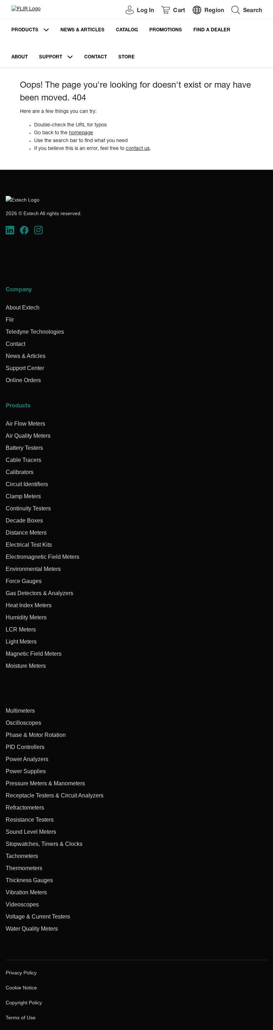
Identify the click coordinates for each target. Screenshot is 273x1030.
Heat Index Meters (29, 605)
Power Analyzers (27, 759)
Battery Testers (24, 448)
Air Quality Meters (28, 436)
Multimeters (20, 711)
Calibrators (19, 472)
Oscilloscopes (23, 723)
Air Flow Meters (25, 424)
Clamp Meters (23, 496)
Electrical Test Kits (29, 545)
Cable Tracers (23, 460)
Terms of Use (21, 1017)
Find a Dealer (211, 30)
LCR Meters (21, 629)
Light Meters (21, 642)
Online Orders (23, 380)
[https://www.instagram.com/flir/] (38, 230)
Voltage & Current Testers (38, 917)
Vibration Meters (26, 892)
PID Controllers (25, 747)
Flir (10, 320)
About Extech (22, 308)
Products (24, 30)
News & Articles (82, 30)
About (19, 57)
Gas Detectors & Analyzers (39, 593)
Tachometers (22, 856)
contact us (138, 148)
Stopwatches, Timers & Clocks (44, 844)
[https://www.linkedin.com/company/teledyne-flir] (10, 230)
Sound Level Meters (31, 832)
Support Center (25, 368)
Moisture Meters (26, 666)
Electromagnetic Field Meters (42, 557)
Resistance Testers (30, 820)
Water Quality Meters (32, 929)
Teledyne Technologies (35, 332)
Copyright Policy (24, 1002)
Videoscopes (22, 904)
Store (126, 57)
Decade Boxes (24, 520)
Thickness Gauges (29, 880)
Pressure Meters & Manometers (45, 783)
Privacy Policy (21, 973)
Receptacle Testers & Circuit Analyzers (54, 795)
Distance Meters (26, 533)
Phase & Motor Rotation (36, 735)
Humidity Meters (26, 617)
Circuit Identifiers (27, 484)
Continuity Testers (28, 508)
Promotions (165, 30)
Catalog (127, 30)
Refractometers (25, 808)
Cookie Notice (21, 987)
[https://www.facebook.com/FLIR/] (24, 230)
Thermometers (24, 868)
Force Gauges (24, 581)
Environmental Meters (33, 569)
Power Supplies (26, 771)
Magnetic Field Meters (33, 654)
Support (50, 57)
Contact (95, 57)
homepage (81, 133)
